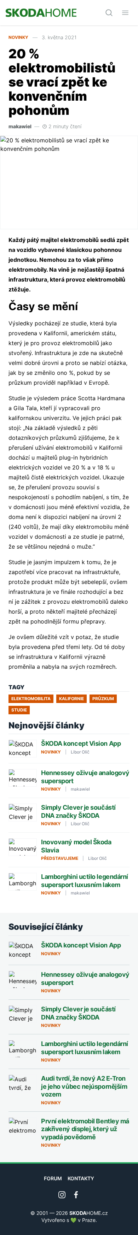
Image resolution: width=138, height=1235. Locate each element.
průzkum (103, 698)
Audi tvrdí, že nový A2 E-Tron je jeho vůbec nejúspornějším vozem (84, 1086)
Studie (19, 710)
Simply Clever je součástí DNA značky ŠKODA (78, 811)
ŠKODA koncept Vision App (81, 743)
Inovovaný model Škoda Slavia (76, 846)
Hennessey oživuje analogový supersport (85, 777)
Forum (53, 1178)
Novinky (18, 37)
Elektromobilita (31, 698)
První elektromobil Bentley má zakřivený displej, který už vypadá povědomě (85, 1129)
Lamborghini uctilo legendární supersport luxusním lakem (84, 880)
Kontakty (81, 1178)
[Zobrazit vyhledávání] (109, 13)
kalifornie (71, 698)
